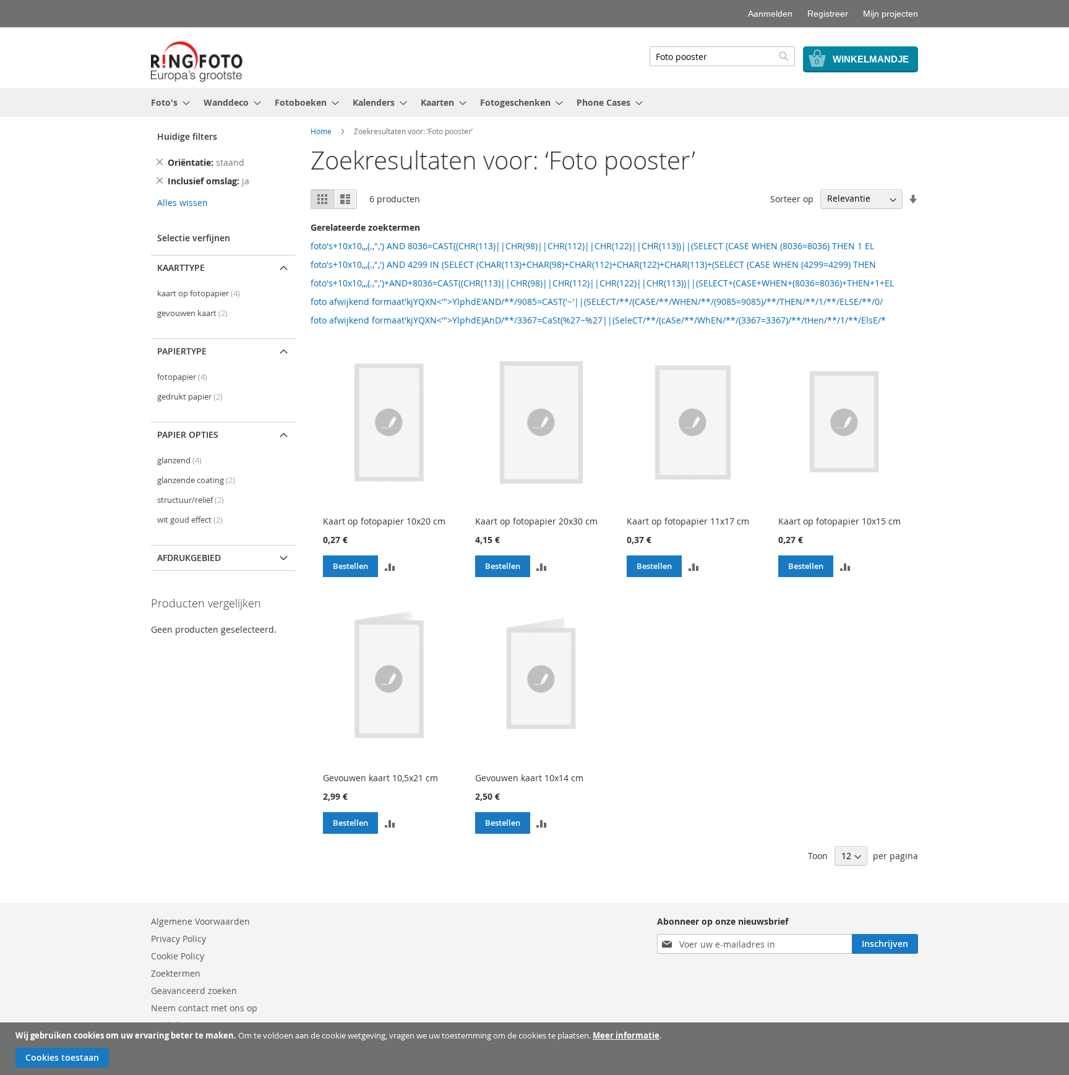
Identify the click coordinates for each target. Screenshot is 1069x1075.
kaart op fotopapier (198, 293)
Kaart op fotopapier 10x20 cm (384, 521)
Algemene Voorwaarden (200, 921)
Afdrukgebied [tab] (189, 557)
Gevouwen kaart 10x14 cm (529, 778)
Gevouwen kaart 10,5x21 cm (380, 778)
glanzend (179, 460)
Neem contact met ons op (204, 1008)
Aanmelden (770, 14)
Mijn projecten (890, 14)
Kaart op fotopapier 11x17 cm (688, 521)
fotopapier (182, 377)
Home (321, 131)
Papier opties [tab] (187, 434)
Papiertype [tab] (182, 351)
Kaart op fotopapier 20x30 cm (536, 521)
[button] (389, 566)
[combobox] (722, 56)
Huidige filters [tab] (187, 136)
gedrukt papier (190, 397)
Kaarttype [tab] (181, 267)
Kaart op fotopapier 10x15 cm (839, 521)
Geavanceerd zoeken (194, 990)
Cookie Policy (177, 956)
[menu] (534, 102)
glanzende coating (196, 480)
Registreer (827, 14)
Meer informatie (626, 1035)
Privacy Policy (178, 938)
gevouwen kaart (192, 313)
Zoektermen (175, 973)
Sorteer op (792, 198)
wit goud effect (190, 520)
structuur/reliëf (190, 500)
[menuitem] (167, 102)
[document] (536, 1049)
